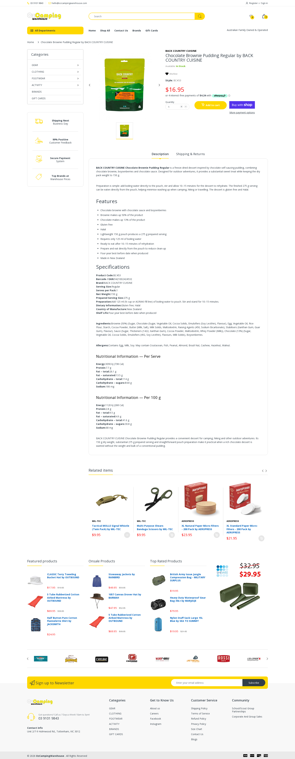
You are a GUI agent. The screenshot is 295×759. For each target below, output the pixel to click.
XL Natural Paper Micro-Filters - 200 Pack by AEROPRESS (200, 527)
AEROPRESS (188, 521)
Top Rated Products (166, 561)
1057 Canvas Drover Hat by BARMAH (125, 596)
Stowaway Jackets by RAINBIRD (122, 576)
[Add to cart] (172, 535)
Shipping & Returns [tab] (190, 154)
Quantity (169, 102)
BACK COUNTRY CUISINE (180, 50)
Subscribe (254, 682)
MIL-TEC (96, 521)
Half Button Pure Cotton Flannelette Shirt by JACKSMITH (62, 621)
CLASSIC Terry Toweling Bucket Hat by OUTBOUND (63, 576)
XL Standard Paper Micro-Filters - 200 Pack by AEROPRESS (242, 529)
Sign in (264, 3)
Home (30, 42)
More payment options (242, 112)
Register (253, 3)
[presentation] (262, 470)
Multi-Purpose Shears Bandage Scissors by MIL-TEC (155, 527)
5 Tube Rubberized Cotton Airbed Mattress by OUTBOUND (63, 597)
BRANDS (37, 91)
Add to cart (213, 105)
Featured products (42, 561)
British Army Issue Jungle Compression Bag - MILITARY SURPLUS (187, 577)
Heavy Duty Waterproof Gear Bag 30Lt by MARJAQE (188, 599)
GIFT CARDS (39, 98)
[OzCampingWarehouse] (55, 16)
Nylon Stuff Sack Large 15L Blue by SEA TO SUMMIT (186, 619)
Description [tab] (160, 154)
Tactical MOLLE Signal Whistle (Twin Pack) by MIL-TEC (110, 527)
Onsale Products (102, 561)
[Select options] (127, 535)
